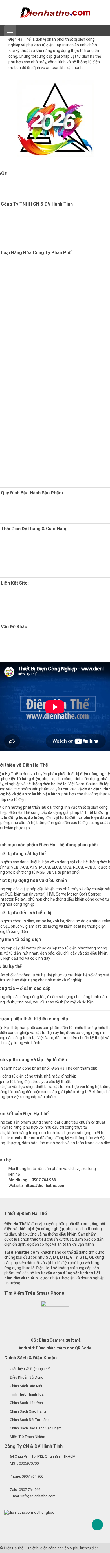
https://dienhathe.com (45, 1185)
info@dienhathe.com (38, 1496)
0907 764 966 (32, 1476)
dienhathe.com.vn (30, 604)
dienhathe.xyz (27, 599)
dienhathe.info (45, 614)
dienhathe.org (29, 593)
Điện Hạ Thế (13, 1548)
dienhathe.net (36, 609)
